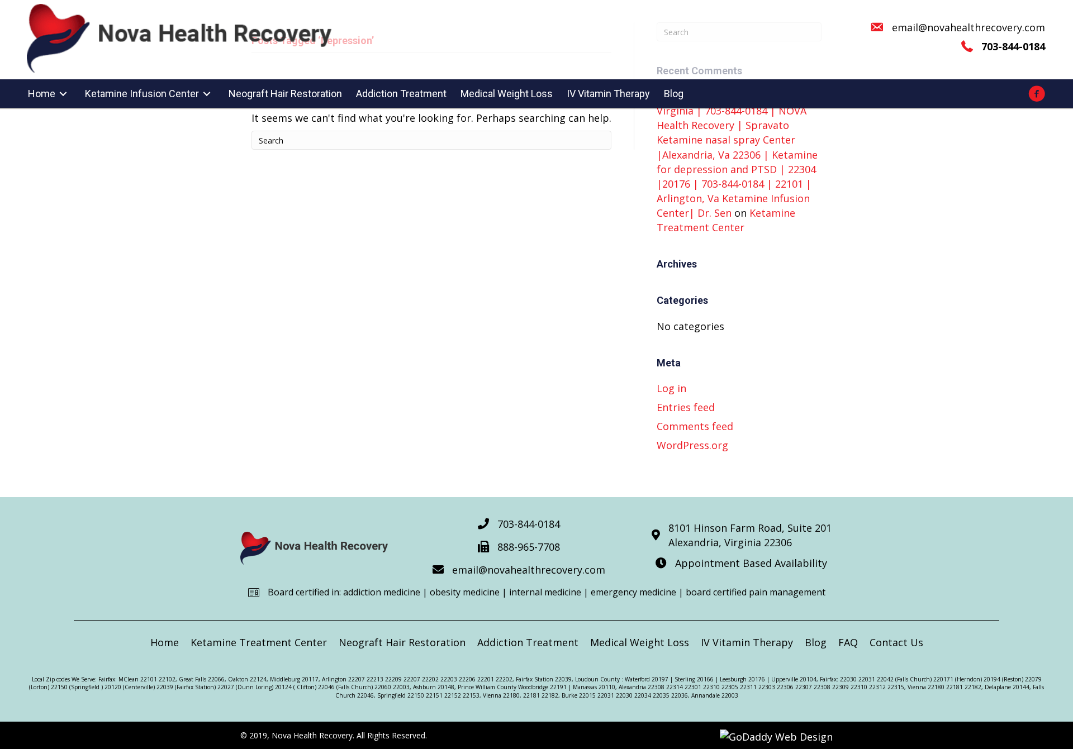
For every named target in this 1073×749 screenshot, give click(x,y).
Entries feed (686, 407)
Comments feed (695, 426)
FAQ (848, 642)
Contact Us (896, 642)
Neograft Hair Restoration (402, 642)
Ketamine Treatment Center (259, 642)
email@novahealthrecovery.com (968, 27)
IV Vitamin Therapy (747, 642)
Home (164, 642)
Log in (671, 388)
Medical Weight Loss (639, 642)
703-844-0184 (528, 524)
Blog (816, 642)
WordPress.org (692, 445)
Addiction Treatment (527, 642)
